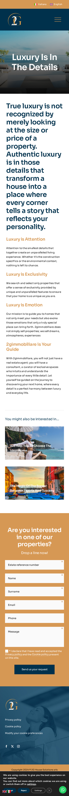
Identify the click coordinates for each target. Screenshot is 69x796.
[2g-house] (14, 13)
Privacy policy (13, 654)
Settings (38, 790)
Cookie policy (40, 654)
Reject (23, 790)
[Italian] (9, 791)
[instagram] (18, 746)
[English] (5, 791)
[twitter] (12, 746)
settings (31, 784)
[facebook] (6, 746)
